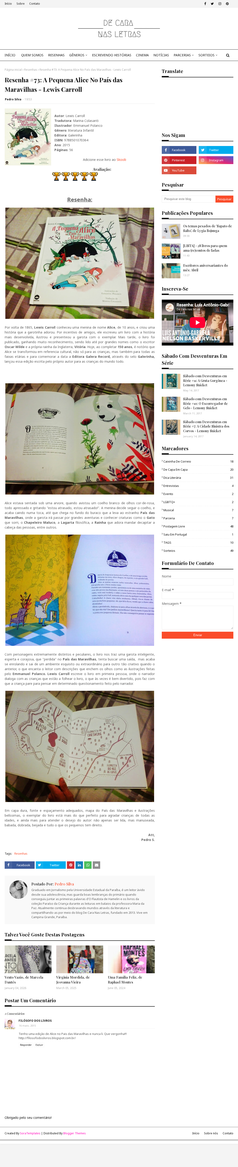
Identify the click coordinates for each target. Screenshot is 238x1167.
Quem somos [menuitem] (32, 55)
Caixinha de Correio (198, 461)
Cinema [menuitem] (142, 55)
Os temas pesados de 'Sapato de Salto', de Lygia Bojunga (207, 228)
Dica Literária (198, 478)
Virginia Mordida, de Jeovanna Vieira (73, 979)
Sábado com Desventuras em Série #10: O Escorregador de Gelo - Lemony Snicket (205, 403)
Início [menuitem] (10, 55)
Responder (26, 1044)
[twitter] (212, 3)
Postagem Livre (198, 526)
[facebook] (205, 3)
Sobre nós (211, 1133)
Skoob (121, 159)
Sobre (21, 4)
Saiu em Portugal (198, 534)
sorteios (198, 551)
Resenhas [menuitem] (56, 55)
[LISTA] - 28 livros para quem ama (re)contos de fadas (205, 248)
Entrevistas (198, 486)
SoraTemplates (30, 1133)
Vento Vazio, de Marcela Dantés (24, 979)
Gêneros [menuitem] (76, 55)
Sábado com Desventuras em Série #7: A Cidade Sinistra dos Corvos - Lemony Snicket (206, 426)
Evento (198, 494)
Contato (34, 4)
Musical (198, 510)
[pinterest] (227, 3)
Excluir (39, 1044)
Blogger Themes (74, 1133)
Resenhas (30, 70)
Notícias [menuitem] (161, 55)
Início (8, 4)
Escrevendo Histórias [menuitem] (111, 55)
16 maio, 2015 (27, 1025)
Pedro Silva (13, 99)
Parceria (198, 518)
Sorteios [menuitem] (206, 55)
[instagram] (219, 3)
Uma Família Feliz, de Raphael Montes (125, 979)
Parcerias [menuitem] (182, 55)
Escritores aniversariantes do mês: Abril (205, 267)
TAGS (198, 542)
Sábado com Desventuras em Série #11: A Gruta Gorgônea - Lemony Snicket (205, 380)
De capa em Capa (198, 469)
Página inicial (13, 70)
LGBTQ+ (198, 502)
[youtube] (179, 170)
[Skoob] (216, 170)
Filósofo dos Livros (35, 1021)
